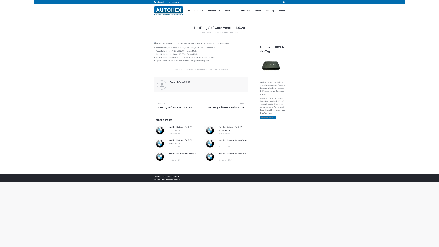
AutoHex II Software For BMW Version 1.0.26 (180, 141)
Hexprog (185, 69)
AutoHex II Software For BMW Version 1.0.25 (230, 128)
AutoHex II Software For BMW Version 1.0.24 (180, 128)
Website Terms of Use (174, 179)
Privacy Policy (164, 179)
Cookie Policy (157, 179)
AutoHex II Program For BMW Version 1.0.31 (183, 154)
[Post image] (160, 130)
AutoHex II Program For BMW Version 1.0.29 (233, 141)
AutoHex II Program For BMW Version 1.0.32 (233, 154)
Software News (194, 69)
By (206, 69)
